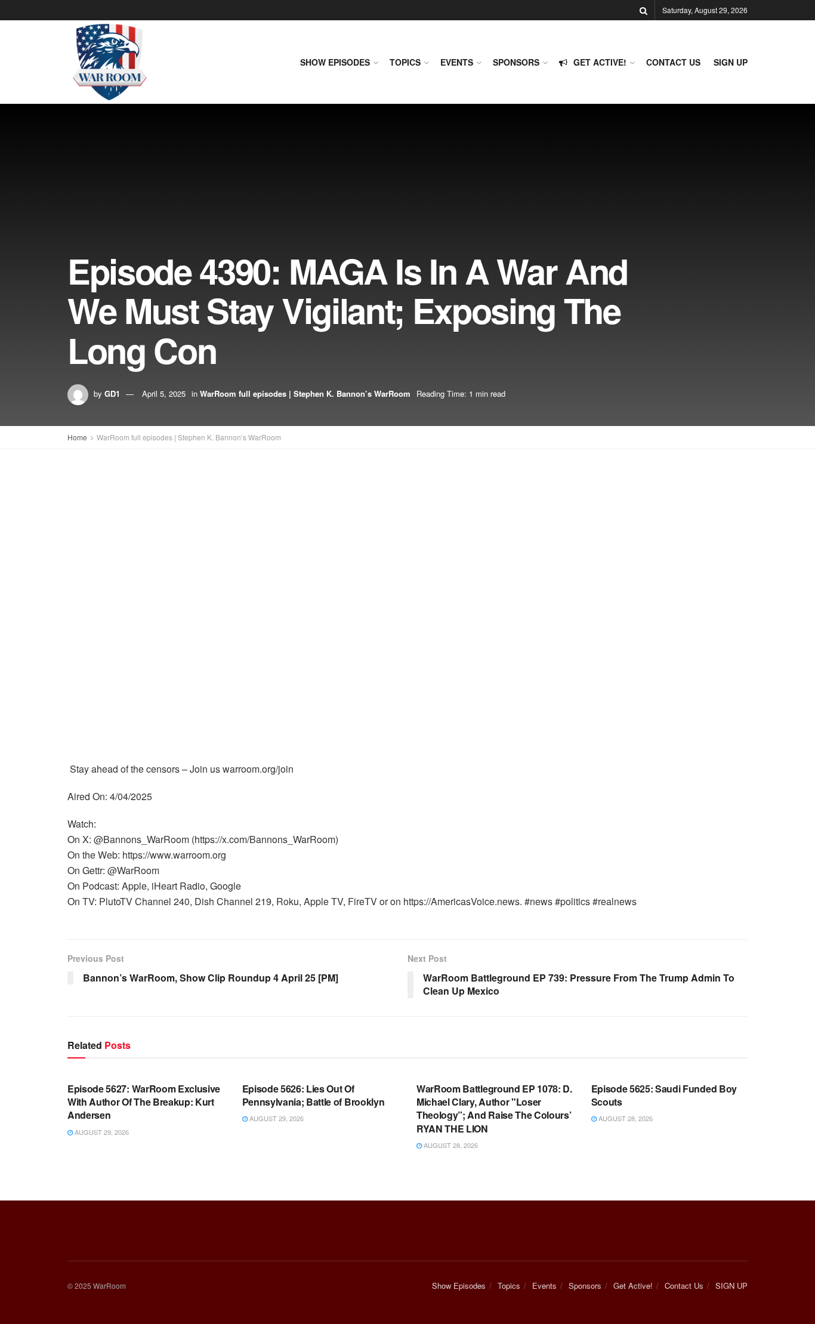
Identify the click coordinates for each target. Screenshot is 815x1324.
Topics (405, 62)
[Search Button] (643, 10)
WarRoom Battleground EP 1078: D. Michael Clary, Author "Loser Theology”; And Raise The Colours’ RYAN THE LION (494, 1108)
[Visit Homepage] (109, 62)
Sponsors (516, 62)
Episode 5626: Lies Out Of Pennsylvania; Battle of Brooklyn (313, 1095)
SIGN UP (731, 62)
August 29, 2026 (101, 1132)
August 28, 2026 (450, 1145)
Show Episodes (335, 62)
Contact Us (673, 62)
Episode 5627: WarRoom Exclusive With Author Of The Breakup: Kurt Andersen (143, 1102)
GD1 (112, 393)
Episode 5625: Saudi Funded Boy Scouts (664, 1095)
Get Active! (599, 62)
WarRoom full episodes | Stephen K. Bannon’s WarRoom (305, 393)
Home (77, 437)
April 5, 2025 (164, 393)
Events (456, 62)
